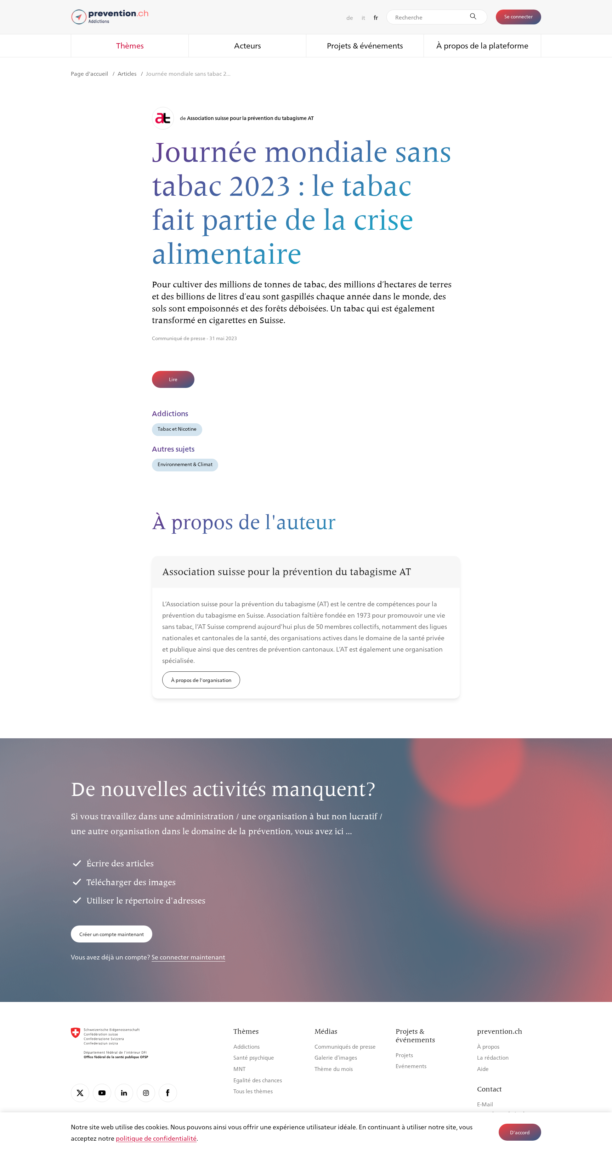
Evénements (411, 1066)
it (363, 17)
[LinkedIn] (124, 1093)
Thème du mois (333, 1068)
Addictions (246, 1046)
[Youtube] (102, 1093)
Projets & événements (365, 45)
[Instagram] (146, 1093)
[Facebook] (168, 1093)
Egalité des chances (257, 1080)
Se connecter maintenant (188, 956)
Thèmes (130, 45)
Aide (483, 1068)
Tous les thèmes (253, 1091)
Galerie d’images (335, 1057)
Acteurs (247, 45)
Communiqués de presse (345, 1046)
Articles (128, 73)
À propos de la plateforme (482, 45)
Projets (404, 1055)
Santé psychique (253, 1057)
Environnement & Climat (185, 464)
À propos (488, 1046)
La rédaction (493, 1057)
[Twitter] (80, 1093)
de (349, 17)
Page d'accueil (90, 73)
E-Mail (485, 1104)
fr (376, 17)
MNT (239, 1068)
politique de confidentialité (156, 1138)
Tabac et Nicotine (177, 428)
